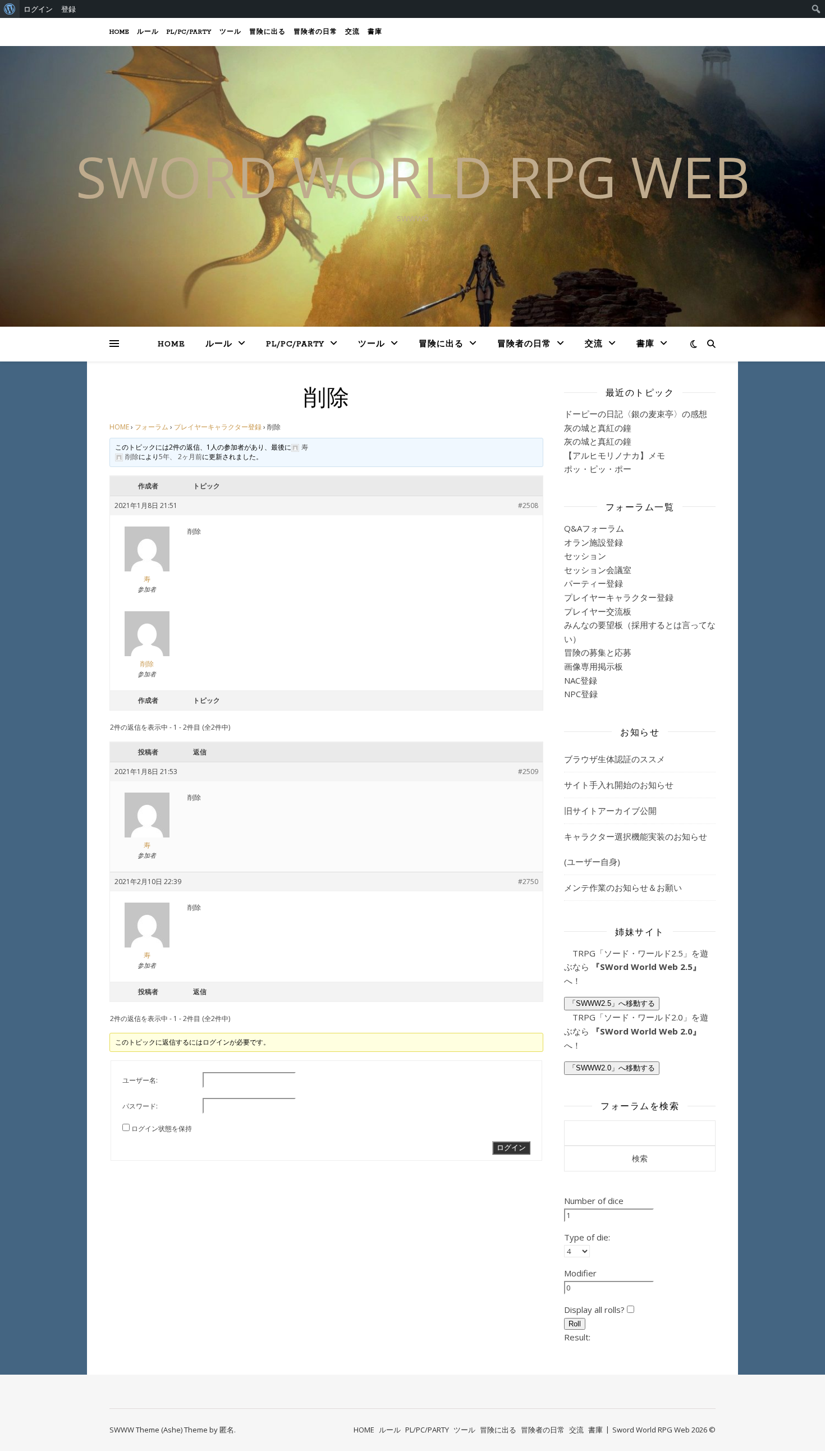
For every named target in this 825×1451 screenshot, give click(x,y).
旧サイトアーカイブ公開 (610, 810)
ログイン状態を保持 (161, 1128)
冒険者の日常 (315, 32)
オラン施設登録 (593, 542)
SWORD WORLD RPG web (413, 176)
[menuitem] (10, 9)
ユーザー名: (140, 1080)
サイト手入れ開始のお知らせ (618, 784)
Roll (575, 1324)
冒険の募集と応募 (597, 652)
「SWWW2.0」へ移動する (612, 1068)
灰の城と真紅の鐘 (597, 427)
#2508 (528, 505)
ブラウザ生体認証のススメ (614, 759)
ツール (230, 32)
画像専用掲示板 (593, 666)
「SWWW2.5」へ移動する (612, 1003)
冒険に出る (267, 32)
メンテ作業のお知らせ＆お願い (623, 887)
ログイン (511, 1147)
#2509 (528, 771)
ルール (148, 32)
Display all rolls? (595, 1309)
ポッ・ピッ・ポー (597, 468)
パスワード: (140, 1106)
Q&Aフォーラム (594, 528)
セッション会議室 (597, 569)
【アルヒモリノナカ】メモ (614, 455)
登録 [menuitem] (68, 8)
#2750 (528, 881)
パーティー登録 (593, 583)
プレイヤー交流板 (597, 611)
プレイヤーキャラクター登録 (218, 427)
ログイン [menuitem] (38, 8)
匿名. (227, 1430)
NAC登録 (580, 680)
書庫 (375, 32)
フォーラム (151, 427)
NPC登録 (581, 693)
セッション (585, 555)
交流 (352, 32)
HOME (119, 32)
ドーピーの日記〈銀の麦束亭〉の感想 (635, 413)
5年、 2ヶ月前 (180, 456)
